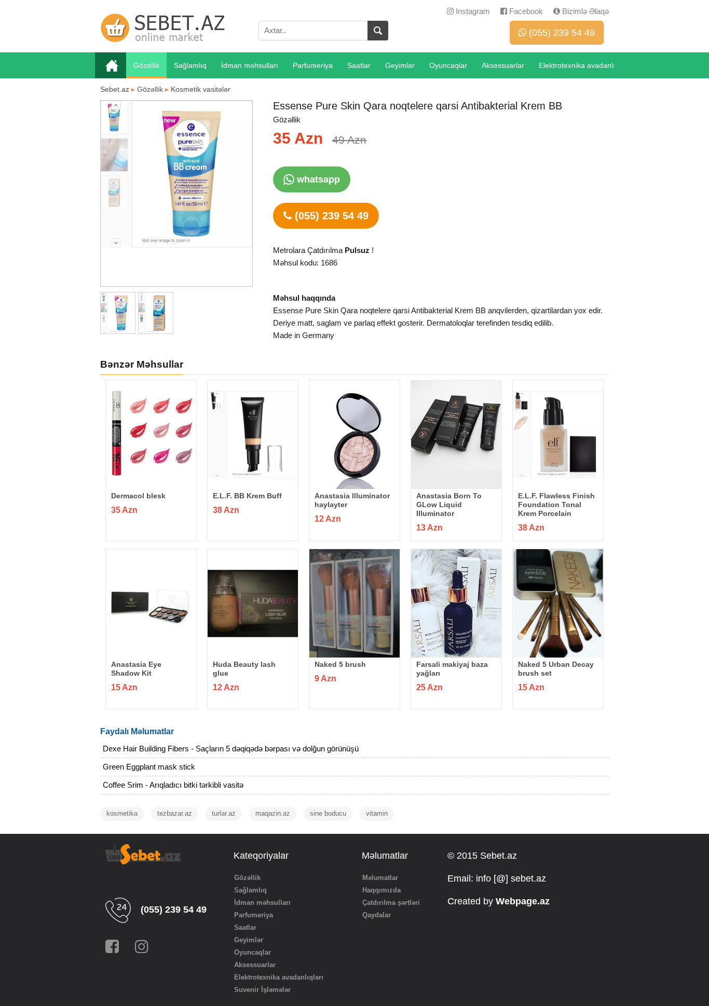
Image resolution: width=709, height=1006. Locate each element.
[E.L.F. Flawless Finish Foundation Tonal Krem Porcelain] (558, 435)
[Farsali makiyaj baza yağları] (456, 603)
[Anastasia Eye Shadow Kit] (151, 603)
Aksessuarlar (503, 65)
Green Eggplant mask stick (149, 766)
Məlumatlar (380, 878)
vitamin (377, 813)
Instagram (472, 11)
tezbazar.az (174, 813)
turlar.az (224, 813)
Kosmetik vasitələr (200, 89)
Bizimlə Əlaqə (584, 11)
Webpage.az (523, 901)
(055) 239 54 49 (560, 32)
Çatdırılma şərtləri (391, 902)
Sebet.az (114, 89)
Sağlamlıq (190, 65)
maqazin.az (272, 813)
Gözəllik (146, 65)
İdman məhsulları (249, 65)
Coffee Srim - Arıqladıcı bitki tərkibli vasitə (173, 784)
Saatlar (359, 65)
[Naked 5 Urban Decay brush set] (558, 603)
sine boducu (328, 813)
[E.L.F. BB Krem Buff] (253, 435)
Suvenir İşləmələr (262, 990)
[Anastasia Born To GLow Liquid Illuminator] (456, 435)
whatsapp (317, 179)
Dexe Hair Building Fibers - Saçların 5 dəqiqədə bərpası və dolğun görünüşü (231, 748)
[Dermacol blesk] (151, 435)
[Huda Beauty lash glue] (253, 603)
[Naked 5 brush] (354, 603)
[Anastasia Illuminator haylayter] (354, 435)
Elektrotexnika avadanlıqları (584, 65)
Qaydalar (376, 915)
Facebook (525, 11)
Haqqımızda (381, 890)
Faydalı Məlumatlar (137, 731)
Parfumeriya (313, 65)
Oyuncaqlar (448, 65)
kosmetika (122, 813)
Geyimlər (400, 65)
